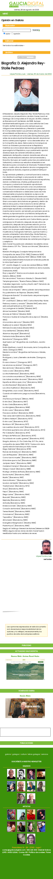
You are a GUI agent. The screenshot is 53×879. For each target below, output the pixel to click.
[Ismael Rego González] (21, 804)
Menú (5, 13)
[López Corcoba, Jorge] (21, 832)
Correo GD (23, 852)
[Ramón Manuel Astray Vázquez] (41, 792)
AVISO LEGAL (13, 852)
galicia (8, 754)
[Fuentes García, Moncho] (11, 820)
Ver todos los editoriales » (13, 45)
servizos (44, 754)
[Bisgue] (31, 820)
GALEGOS (26, 766)
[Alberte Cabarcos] (31, 779)
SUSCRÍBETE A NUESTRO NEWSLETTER (26, 761)
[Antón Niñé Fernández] (21, 792)
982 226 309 (32, 850)
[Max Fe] (31, 832)
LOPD (4, 852)
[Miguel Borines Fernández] (11, 779)
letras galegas (34, 754)
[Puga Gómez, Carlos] (41, 820)
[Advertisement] (26, 587)
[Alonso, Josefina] (31, 844)
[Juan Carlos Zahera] (41, 779)
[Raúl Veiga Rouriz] (11, 792)
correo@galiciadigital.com (14, 850)
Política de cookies (37, 852)
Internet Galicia (44, 850)
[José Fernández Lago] (31, 804)
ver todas (48, 559)
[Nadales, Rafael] (41, 832)
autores (10, 631)
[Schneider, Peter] (21, 844)
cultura (24, 754)
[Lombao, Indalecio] (11, 832)
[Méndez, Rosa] (21, 820)
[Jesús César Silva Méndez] (31, 792)
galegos (15, 754)
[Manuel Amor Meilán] (21, 779)
